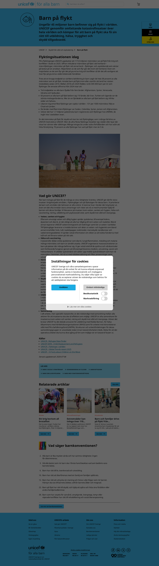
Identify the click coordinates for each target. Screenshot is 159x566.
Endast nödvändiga (95, 287)
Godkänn (63, 287)
